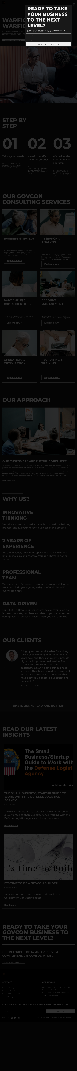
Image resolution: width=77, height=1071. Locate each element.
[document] (38, 535)
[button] (74, 5)
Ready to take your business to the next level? (47, 17)
